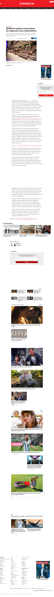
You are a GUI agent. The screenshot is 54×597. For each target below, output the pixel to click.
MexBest (23, 577)
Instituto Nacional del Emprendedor (28, 218)
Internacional (27, 8)
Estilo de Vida (24, 583)
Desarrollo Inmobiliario (15, 575)
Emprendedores (9, 26)
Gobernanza (13, 583)
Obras (38, 8)
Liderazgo (24, 564)
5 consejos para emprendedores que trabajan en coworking (29, 145)
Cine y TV (13, 569)
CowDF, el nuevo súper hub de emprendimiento (10, 235)
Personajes (24, 581)
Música (12, 570)
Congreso (2, 571)
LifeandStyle (2, 566)
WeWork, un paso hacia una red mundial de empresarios (42, 235)
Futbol (23, 569)
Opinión (1, 574)
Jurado (23, 584)
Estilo (12, 566)
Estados (1, 573)
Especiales (24, 566)
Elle (11, 559)
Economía (21, 8)
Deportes (12, 568)
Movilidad (13, 584)
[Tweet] (32, 38)
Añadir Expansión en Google (23, 38)
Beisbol (23, 570)
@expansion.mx (28, 588)
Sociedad (2, 575)
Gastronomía (24, 578)
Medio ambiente (14, 581)
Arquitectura (13, 577)
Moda (1, 581)
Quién (1, 577)
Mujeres (47, 8)
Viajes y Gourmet (3, 583)
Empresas (11, 8)
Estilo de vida (13, 563)
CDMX (1, 572)
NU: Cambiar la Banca (46, 79)
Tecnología (33, 8)
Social (12, 582)
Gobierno (1, 569)
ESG (42, 8)
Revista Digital (52, 1)
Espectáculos (2, 578)
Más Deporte (24, 573)
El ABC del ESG (24, 559)
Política (16, 8)
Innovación (24, 558)
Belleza (1, 582)
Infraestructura (14, 576)
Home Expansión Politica (4, 559)
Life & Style (13, 565)
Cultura (12, 557)
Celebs (12, 562)
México (1, 570)
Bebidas (23, 579)
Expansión (2, 557)
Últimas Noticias (4, 8)
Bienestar (23, 582)
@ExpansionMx (18, 245)
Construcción (13, 574)
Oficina (35, 218)
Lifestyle (23, 574)
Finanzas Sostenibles (26, 557)
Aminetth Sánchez (17, 243)
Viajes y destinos (25, 580)
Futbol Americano (25, 571)
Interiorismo (13, 578)
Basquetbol (24, 572)
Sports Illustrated (25, 568)
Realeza (1, 579)
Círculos (1, 580)
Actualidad (24, 563)
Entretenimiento (14, 567)
